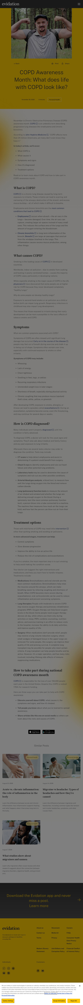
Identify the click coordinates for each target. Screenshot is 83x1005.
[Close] (80, 986)
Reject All (74, 1001)
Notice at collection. (51, 993)
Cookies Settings (8, 1001)
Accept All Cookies (59, 1001)
